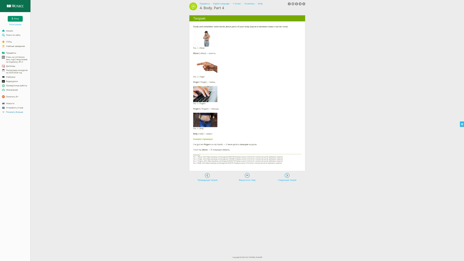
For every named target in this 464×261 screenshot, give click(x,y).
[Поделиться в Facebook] (289, 3)
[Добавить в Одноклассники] (296, 3)
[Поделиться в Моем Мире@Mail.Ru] (292, 3)
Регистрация (15, 24)
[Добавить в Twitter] (300, 3)
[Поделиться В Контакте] (303, 3)
